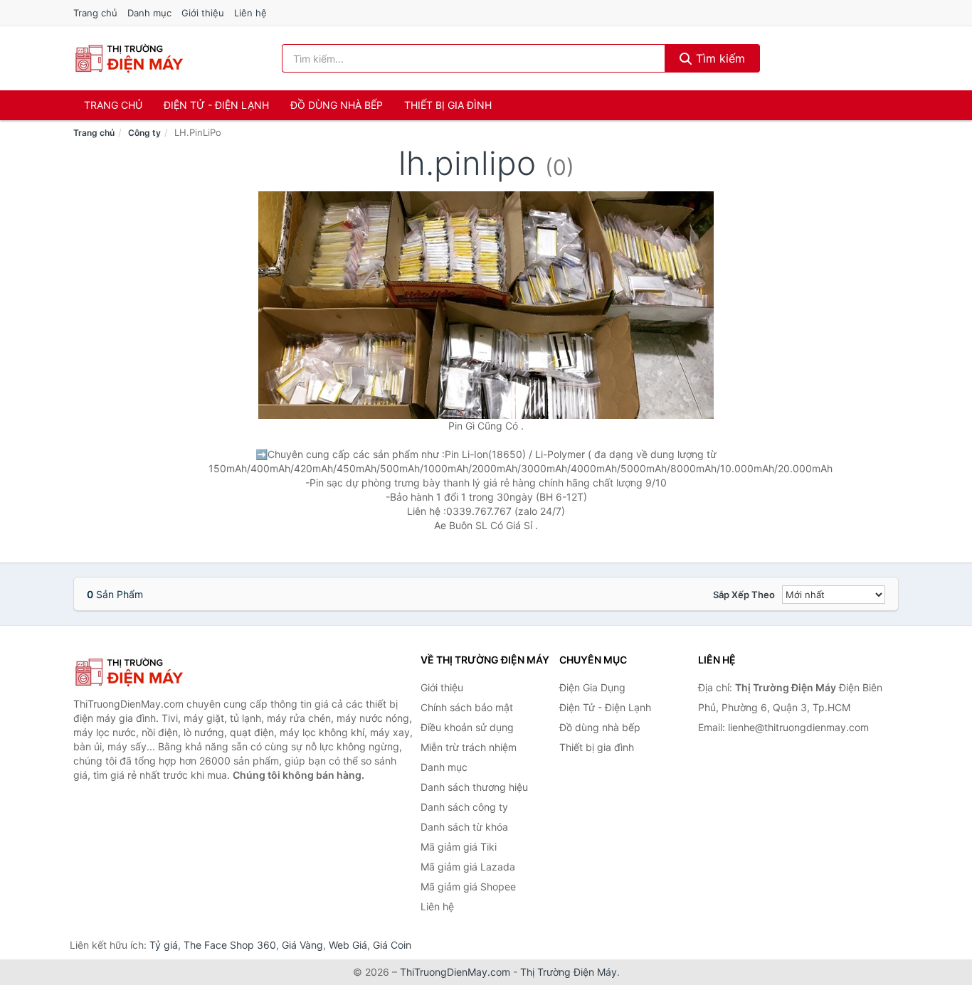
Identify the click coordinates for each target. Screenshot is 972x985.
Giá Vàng (302, 945)
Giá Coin (392, 945)
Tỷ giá (163, 945)
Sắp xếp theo (744, 594)
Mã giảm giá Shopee (468, 886)
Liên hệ (250, 12)
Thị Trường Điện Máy (568, 972)
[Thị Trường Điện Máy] (144, 672)
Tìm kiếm (718, 58)
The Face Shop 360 (230, 945)
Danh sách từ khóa (464, 827)
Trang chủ (95, 12)
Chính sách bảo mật (467, 707)
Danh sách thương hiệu (474, 787)
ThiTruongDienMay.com (455, 972)
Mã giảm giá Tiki (459, 847)
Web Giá (348, 945)
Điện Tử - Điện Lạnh (216, 105)
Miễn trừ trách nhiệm (469, 747)
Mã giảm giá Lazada (468, 867)
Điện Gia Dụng (592, 687)
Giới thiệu (202, 12)
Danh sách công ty (464, 807)
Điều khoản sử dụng (467, 727)
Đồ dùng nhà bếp (336, 105)
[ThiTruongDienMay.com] (128, 58)
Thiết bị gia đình (448, 105)
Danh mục (149, 12)
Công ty (144, 132)
